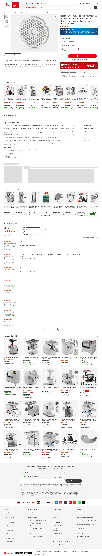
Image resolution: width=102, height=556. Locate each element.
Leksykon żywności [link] (58, 533)
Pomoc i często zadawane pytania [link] (38, 520)
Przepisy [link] (56, 530)
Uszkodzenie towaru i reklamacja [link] (37, 531)
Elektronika (8, 514)
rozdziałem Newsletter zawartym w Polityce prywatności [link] (42, 486)
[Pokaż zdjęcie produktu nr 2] (6, 22)
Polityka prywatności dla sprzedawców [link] (87, 524)
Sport (7, 533)
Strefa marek (9, 541)
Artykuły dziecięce (10, 522)
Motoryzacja (9, 536)
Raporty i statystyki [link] (83, 512)
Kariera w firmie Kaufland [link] (84, 536)
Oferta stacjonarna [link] (58, 512)
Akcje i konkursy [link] (58, 525)
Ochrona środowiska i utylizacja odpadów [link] (79, 551)
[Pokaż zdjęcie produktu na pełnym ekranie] (34, 33)
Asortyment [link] (57, 522)
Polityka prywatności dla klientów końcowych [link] (86, 527)
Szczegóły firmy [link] (37, 551)
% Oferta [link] (56, 514)
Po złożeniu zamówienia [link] (35, 523)
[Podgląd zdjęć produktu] (6, 33)
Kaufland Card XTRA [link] (59, 520)
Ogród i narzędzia (10, 517)
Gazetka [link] (56, 517)
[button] (34, 227)
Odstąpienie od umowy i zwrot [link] (37, 525)
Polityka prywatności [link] (57, 551)
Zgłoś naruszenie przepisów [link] (36, 536)
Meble (7, 525)
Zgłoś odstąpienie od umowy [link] (36, 528)
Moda (7, 528)
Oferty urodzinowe (10, 512)
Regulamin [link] (66, 551)
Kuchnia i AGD (9, 520)
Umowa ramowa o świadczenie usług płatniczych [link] (87, 521)
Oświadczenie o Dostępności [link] (40, 554)
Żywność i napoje (10, 538)
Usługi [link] (55, 528)
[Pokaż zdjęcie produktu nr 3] (6, 27)
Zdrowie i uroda (9, 530)
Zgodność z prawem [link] (47, 551)
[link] (41, 3)
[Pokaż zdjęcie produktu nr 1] (6, 17)
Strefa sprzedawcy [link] (58, 544)
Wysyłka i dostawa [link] (34, 533)
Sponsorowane (7, 98)
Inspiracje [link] (56, 536)
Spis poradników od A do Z (36, 512)
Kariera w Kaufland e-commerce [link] (86, 539)
